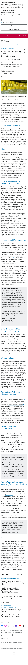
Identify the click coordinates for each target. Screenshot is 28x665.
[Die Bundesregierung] (5, 42)
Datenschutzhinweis (12, 642)
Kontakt (3, 630)
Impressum (3, 642)
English (2, 638)
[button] (5, 602)
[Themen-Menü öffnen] (22, 44)
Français (8, 638)
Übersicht (20, 642)
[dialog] (14, 17)
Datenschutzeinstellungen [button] (7, 643)
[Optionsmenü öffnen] (24, 55)
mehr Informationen (8, 17)
